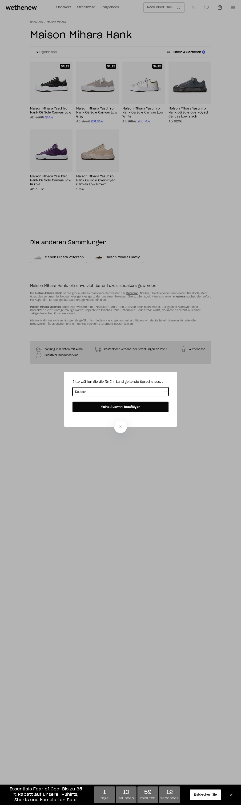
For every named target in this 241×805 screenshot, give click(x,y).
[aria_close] (120, 427)
